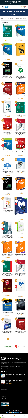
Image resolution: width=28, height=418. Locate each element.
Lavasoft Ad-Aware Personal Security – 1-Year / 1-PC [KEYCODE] (20, 235)
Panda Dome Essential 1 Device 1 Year (7, 114)
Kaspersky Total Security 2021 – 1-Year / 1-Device (7, 39)
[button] (3, 7)
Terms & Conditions (5, 391)
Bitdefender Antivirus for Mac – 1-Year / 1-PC (7, 332)
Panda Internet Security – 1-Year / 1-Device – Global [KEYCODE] (7, 172)
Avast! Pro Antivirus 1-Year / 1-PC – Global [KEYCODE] (7, 255)
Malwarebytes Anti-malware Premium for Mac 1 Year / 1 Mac (20, 294)
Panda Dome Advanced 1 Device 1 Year (7, 211)
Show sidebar (5, 22)
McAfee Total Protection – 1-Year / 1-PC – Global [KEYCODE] (20, 133)
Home (2, 18)
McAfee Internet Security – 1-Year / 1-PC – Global (20, 171)
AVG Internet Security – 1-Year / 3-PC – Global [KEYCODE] (7, 192)
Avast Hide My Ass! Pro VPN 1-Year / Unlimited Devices (7, 313)
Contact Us (3, 398)
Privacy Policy (4, 389)
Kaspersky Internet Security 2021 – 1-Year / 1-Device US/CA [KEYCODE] (7, 274)
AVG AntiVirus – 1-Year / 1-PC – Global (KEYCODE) (7, 77)
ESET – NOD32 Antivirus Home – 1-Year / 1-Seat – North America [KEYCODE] (7, 236)
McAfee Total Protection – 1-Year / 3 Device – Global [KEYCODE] (20, 274)
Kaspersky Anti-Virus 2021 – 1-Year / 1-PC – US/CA (20, 114)
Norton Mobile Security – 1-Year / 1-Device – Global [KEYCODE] (20, 58)
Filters (25, 22)
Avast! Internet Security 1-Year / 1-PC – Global (20, 255)
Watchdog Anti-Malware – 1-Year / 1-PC (7, 293)
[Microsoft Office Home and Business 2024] (3, 376)
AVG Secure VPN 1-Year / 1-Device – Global (20, 313)
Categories (13, 14)
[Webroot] (8, 346)
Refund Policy (4, 394)
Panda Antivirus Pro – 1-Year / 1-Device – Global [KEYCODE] (21, 77)
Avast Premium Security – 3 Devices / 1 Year (20, 191)
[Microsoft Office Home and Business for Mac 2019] (3, 382)
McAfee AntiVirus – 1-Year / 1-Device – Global (7, 57)
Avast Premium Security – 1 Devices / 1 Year (20, 96)
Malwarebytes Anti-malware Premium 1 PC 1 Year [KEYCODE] (21, 217)
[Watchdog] (20, 346)
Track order (3, 396)
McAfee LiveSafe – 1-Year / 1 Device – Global (7, 96)
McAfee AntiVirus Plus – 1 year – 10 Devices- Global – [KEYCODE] (7, 153)
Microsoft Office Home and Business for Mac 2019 (15, 381)
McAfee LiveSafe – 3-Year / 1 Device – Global (20, 332)
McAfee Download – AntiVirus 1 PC (20, 39)
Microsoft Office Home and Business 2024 (16, 374)
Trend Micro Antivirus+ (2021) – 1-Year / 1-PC (7, 133)
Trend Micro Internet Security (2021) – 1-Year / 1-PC (20, 153)
